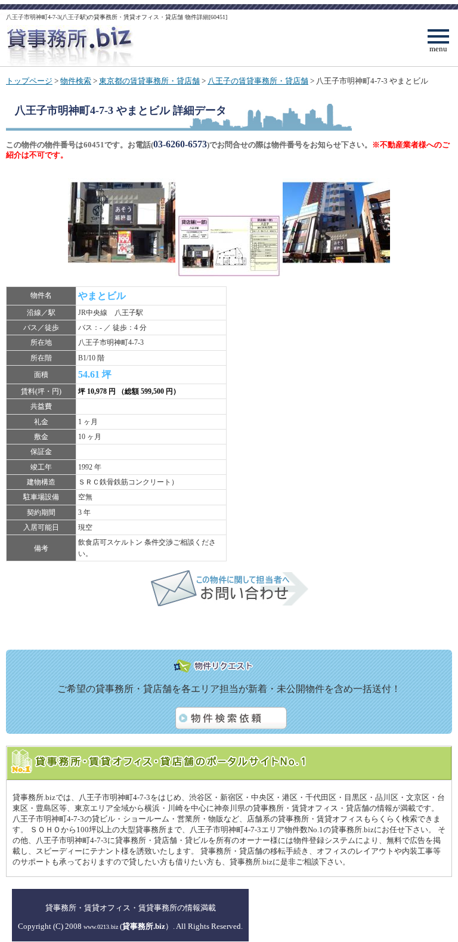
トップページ (29, 81)
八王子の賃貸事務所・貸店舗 (258, 81)
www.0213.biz (100, 927)
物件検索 (75, 81)
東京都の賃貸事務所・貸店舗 (149, 81)
